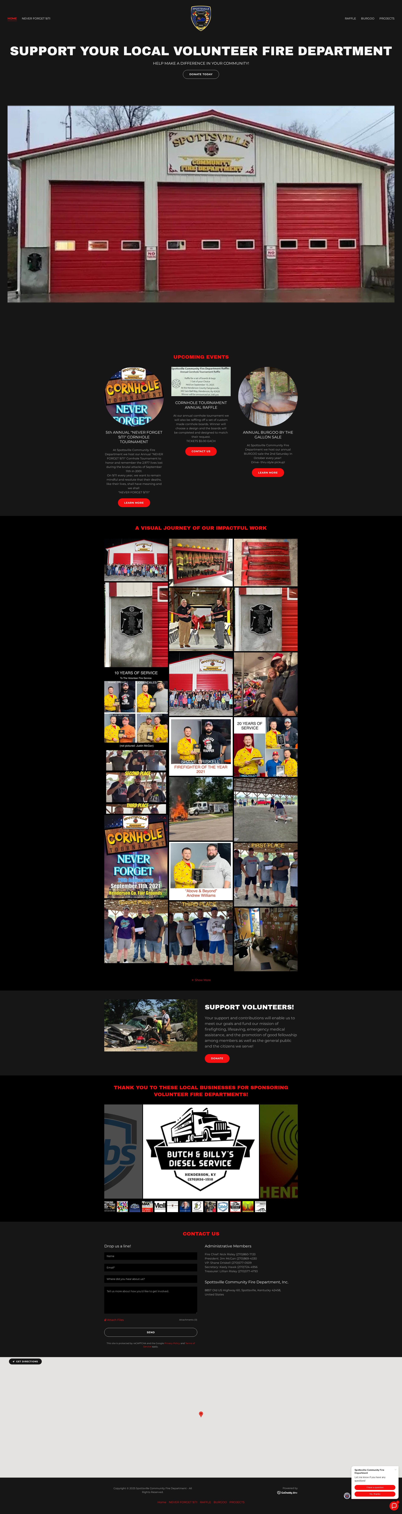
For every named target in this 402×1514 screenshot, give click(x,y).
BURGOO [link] (367, 18)
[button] (201, 980)
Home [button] (162, 1502)
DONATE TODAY (201, 74)
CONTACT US (201, 451)
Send (151, 1332)
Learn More (134, 502)
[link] (201, 18)
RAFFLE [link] (350, 18)
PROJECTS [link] (386, 18)
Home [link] (12, 18)
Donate (217, 1058)
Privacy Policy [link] (172, 1343)
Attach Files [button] (115, 1320)
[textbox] (150, 1256)
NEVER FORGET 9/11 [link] (36, 18)
